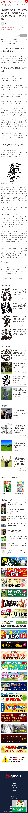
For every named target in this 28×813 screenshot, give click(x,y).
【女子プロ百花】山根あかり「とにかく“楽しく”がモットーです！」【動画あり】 (17, 544)
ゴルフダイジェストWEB (18, 27)
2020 (8, 27)
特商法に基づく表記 (14, 793)
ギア (11, 27)
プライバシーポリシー (14, 787)
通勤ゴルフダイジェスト (9, 29)
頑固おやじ (17, 29)
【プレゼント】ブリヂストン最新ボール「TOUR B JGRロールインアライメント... (17, 524)
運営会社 (14, 790)
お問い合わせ (14, 798)
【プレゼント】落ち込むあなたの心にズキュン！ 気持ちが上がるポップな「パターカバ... (17, 538)
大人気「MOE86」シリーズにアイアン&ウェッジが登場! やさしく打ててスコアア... (17, 531)
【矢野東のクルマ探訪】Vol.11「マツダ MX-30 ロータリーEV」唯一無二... (16, 503)
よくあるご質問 (14, 796)
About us (14, 783)
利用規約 (14, 785)
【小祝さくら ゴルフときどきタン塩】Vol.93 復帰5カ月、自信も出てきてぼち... (16, 511)
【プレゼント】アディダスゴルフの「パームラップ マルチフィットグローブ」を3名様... (17, 552)
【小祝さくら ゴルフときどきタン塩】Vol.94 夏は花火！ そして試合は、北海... (17, 517)
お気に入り (24, 35)
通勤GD (2, 29)
